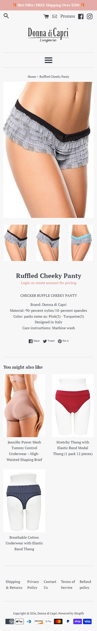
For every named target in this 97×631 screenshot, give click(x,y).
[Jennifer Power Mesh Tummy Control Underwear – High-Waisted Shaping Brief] (24, 405)
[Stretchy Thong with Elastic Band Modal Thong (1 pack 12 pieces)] (73, 405)
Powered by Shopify (71, 613)
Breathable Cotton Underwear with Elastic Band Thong (24, 543)
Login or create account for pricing (48, 282)
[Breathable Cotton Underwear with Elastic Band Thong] (24, 500)
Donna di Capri (47, 613)
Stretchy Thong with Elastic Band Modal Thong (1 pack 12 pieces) (72, 448)
